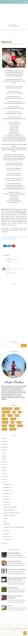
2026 (4, 438)
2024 (4, 444)
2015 (4, 470)
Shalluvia (14, 26)
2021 (4, 453)
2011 (4, 482)
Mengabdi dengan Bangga (14, 553)
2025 (4, 441)
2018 (4, 461)
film (19, 412)
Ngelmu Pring (7, 524)
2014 (4, 473)
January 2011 (7, 539)
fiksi (14, 412)
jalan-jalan (5, 422)
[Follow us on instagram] (4, 2)
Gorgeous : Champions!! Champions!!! (12, 513)
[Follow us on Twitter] (7, 2)
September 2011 (7, 493)
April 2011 (6, 530)
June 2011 (6, 502)
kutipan (4, 426)
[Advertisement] (4, 14)
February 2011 (7, 536)
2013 (4, 476)
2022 (4, 450)
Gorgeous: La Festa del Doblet (10, 507)
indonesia (5, 419)
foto (3, 415)
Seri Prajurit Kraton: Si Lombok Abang (16, 569)
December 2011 (7, 484)
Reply (7, 264)
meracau (12, 426)
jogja (12, 422)
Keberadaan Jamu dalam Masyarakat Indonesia (14, 527)
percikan (20, 426)
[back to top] (25, 633)
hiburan (10, 415)
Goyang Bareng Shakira (9, 510)
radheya (4, 429)
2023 (4, 447)
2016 (4, 467)
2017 (4, 464)
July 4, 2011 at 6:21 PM (15, 259)
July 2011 (6, 499)
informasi (13, 419)
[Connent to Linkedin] (12, 2)
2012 (4, 479)
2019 (4, 459)
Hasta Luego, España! (13, 587)
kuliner (19, 422)
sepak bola (12, 429)
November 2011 (7, 487)
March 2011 (6, 533)
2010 (4, 543)
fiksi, (2, 45)
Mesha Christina (11, 44)
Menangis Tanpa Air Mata (9, 515)
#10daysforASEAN (7, 408)
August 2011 (7, 496)
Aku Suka (6, 518)
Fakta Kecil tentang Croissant (14, 561)
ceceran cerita (6, 412)
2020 (4, 456)
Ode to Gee (10, 605)
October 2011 (7, 490)
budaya (17, 408)
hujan (17, 415)
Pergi (5, 521)
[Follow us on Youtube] (9, 2)
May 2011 (6, 505)
